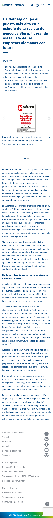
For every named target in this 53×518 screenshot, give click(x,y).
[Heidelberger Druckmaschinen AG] (12, 5)
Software (6, 455)
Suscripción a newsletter (13, 481)
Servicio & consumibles (13, 451)
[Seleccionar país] (37, 5)
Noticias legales (9, 488)
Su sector (6, 437)
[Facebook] (46, 444)
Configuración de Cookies (14, 502)
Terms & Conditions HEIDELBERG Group (20, 476)
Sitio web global (9, 463)
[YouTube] (46, 450)
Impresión (6, 442)
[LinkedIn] (46, 439)
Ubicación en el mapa (12, 493)
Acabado (6, 446)
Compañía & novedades (13, 433)
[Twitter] (46, 434)
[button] (4, 118)
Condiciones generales (12, 472)
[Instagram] (46, 455)
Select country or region (13, 497)
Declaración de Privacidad (14, 467)
